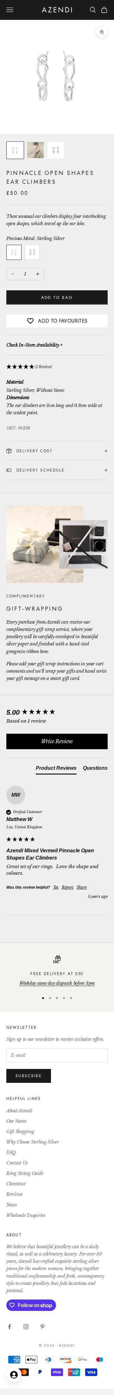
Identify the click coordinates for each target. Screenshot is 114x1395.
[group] (57, 713)
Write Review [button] (57, 741)
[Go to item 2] (35, 150)
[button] (57, 367)
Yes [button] (56, 887)
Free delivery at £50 (56, 974)
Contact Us (17, 1163)
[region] (57, 971)
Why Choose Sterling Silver (32, 1142)
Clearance (15, 1184)
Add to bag (57, 297)
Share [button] (82, 887)
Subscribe (29, 1076)
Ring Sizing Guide (24, 1173)
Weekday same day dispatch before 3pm (57, 983)
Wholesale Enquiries (25, 1215)
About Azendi (19, 1111)
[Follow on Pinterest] (42, 1327)
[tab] (56, 769)
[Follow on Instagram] (26, 1327)
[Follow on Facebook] (9, 1327)
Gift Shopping (20, 1131)
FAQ (11, 1152)
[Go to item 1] (15, 150)
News (11, 1205)
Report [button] (67, 887)
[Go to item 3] (56, 150)
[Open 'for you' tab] (14, 1374)
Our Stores (16, 1121)
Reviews (14, 1194)
